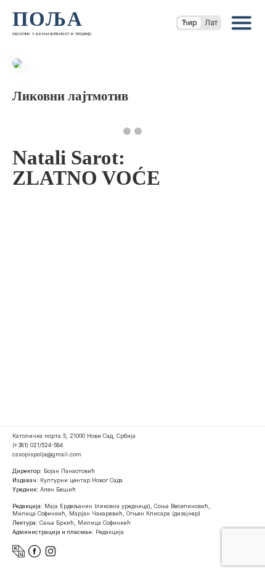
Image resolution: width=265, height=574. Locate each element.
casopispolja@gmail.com (46, 454)
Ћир (189, 22)
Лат (211, 22)
